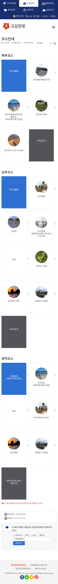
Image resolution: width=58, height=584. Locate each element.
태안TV (30, 10)
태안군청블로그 (26, 577)
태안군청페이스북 (22, 577)
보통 (34, 535)
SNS (50, 43)
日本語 (45, 16)
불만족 (42, 535)
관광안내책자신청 (23, 569)
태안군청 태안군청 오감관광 (13, 25)
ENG (38, 16)
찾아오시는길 (40, 569)
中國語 (53, 16)
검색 (30, 16)
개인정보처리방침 (18, 565)
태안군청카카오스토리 (31, 577)
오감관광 (30, 3)
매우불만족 (19, 539)
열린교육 (50, 3)
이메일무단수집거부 (38, 565)
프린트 (55, 43)
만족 (27, 535)
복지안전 (11, 10)
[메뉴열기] (54, 27)
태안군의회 (19, 16)
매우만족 (18, 535)
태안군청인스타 (36, 577)
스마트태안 (11, 3)
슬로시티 (50, 10)
